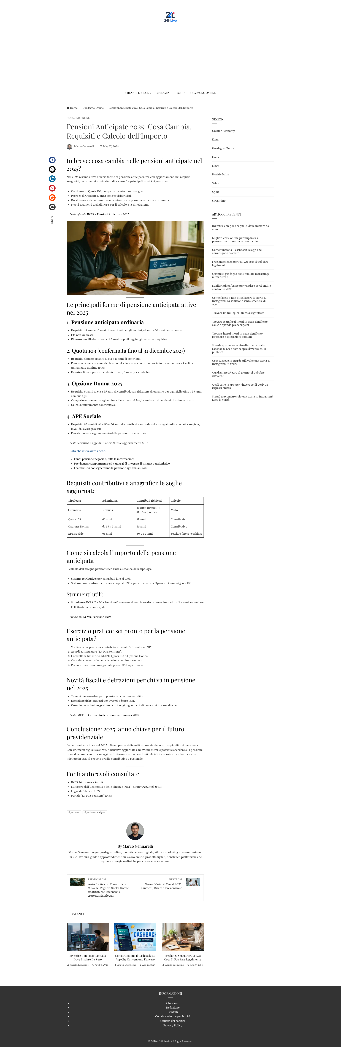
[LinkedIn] (52, 178)
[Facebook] (52, 160)
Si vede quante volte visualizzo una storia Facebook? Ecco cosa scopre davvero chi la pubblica (239, 348)
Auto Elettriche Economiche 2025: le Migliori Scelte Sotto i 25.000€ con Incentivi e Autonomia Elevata (108, 887)
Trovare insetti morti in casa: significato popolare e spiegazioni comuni (237, 335)
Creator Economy (223, 130)
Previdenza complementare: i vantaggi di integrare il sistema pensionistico (122, 463)
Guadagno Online (78, 118)
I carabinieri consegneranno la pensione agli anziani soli (110, 468)
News (215, 165)
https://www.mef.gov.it (147, 786)
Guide (216, 157)
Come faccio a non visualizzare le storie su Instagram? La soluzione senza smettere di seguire (239, 301)
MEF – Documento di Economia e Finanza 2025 (108, 715)
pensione (74, 812)
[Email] (52, 207)
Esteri (215, 139)
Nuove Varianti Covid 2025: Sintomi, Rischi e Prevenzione (161, 884)
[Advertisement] (170, 53)
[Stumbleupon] (52, 197)
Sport (215, 192)
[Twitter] (52, 169)
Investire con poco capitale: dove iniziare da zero (87, 957)
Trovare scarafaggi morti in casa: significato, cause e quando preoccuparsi (240, 323)
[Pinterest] (52, 188)
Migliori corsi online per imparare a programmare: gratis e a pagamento (235, 239)
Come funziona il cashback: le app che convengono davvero (135, 957)
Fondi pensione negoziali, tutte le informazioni (104, 459)
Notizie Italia (220, 174)
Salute (216, 183)
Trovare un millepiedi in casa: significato (238, 312)
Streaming (218, 200)
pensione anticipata (95, 812)
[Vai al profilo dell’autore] (135, 830)
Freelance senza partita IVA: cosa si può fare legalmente (182, 957)
